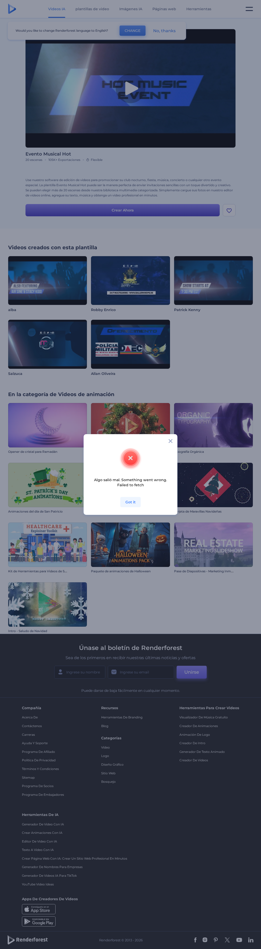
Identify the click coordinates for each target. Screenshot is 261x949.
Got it (130, 502)
